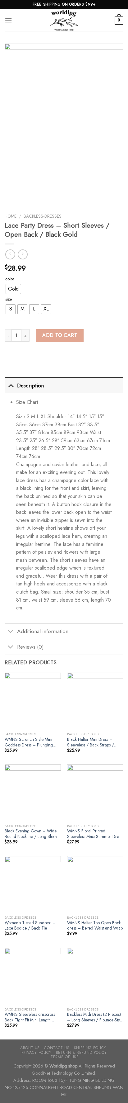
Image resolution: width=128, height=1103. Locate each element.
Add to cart (59, 335)
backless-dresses (43, 216)
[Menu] (8, 20)
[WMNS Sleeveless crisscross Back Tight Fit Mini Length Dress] (33, 976)
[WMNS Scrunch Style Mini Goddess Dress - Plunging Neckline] (33, 701)
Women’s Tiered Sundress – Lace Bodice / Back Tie (30, 925)
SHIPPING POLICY (90, 1048)
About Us (30, 1048)
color (9, 279)
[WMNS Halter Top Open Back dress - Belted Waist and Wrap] (95, 884)
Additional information (42, 631)
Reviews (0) (30, 647)
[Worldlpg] (64, 20)
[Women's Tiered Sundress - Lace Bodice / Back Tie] (33, 884)
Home (10, 216)
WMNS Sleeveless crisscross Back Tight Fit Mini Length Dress (30, 1017)
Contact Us (56, 1048)
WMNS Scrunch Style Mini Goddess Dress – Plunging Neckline (29, 742)
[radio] (13, 289)
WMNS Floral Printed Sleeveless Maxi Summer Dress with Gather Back (94, 833)
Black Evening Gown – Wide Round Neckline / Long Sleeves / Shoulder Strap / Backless (33, 833)
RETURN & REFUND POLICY (81, 1052)
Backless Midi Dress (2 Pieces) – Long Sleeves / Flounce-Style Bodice (95, 1017)
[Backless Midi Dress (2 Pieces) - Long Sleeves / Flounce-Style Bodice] (95, 976)
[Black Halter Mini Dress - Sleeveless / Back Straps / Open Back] (95, 701)
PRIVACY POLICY (36, 1052)
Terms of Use (65, 1057)
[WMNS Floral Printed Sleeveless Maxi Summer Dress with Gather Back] (95, 793)
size (8, 299)
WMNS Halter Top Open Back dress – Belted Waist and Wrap (95, 925)
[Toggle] (11, 385)
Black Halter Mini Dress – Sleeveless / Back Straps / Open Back (90, 742)
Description (30, 385)
